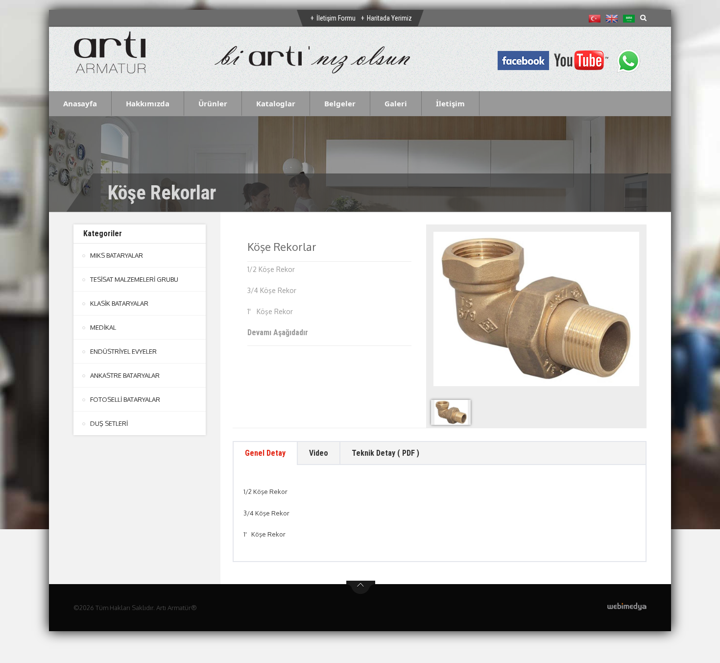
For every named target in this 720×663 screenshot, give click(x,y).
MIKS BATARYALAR (116, 255)
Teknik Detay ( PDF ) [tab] (385, 453)
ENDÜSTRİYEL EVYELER (123, 351)
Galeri (395, 103)
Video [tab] (318, 453)
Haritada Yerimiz (389, 18)
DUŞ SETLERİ (109, 423)
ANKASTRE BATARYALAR (125, 375)
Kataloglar (275, 103)
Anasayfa (80, 103)
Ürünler (212, 103)
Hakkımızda (147, 103)
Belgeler (340, 103)
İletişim (450, 103)
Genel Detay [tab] (265, 453)
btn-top (360, 587)
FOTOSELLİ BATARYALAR (125, 399)
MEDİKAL (103, 327)
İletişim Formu (336, 18)
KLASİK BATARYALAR (119, 303)
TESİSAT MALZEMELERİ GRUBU (134, 279)
